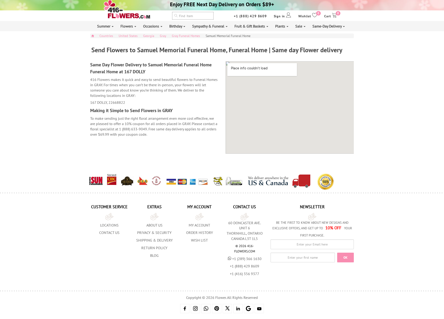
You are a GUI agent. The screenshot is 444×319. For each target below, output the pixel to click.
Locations (109, 225)
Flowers (127, 26)
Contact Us (109, 232)
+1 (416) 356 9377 (244, 273)
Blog (154, 255)
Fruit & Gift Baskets (250, 26)
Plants (280, 26)
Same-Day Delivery (327, 26)
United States (128, 36)
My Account (199, 225)
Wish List (199, 240)
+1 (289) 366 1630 (247, 258)
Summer (104, 26)
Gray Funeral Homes (186, 36)
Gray (163, 36)
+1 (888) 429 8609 (250, 16)
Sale (299, 26)
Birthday (176, 26)
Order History (199, 232)
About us (154, 225)
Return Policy (154, 247)
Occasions (151, 26)
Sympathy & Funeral (208, 26)
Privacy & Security (154, 232)
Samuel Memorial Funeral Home (228, 36)
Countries (106, 36)
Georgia (148, 36)
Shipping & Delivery (154, 240)
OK (345, 257)
